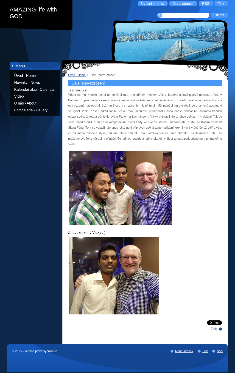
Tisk (205, 351)
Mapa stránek (184, 351)
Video (19, 96)
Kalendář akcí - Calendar (34, 89)
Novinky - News (27, 83)
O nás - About (25, 103)
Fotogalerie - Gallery (31, 110)
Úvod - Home (25, 76)
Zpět (214, 329)
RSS (220, 351)
